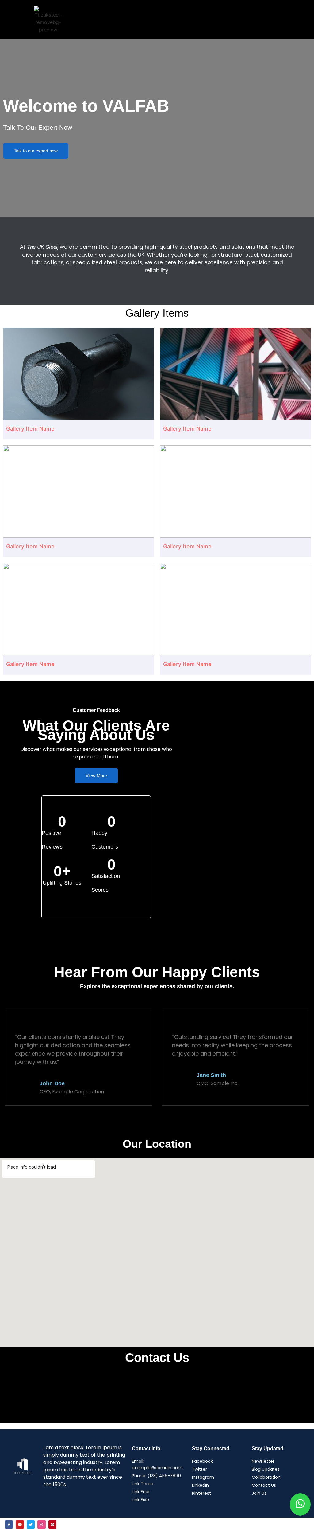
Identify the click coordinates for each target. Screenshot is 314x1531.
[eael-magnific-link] (78, 374)
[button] (177, 19)
